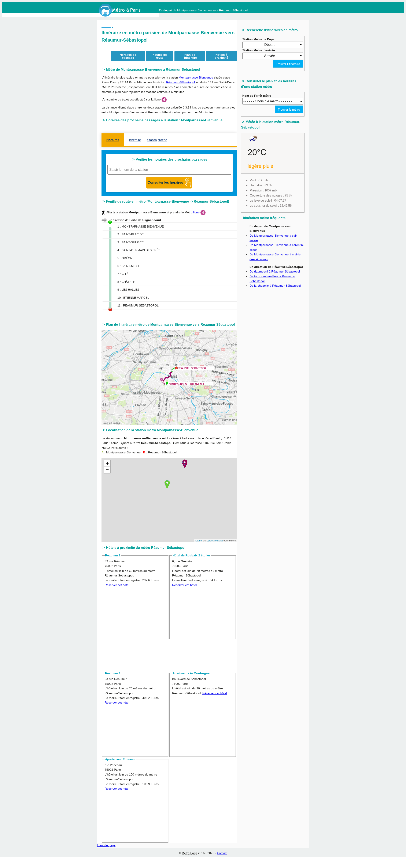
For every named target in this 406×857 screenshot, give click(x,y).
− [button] (107, 469)
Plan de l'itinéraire (190, 56)
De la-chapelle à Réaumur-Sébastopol (275, 285)
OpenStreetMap (215, 540)
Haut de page (106, 845)
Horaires (112, 140)
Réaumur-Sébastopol (180, 82)
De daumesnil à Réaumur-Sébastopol (275, 271)
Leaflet (198, 540)
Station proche (157, 140)
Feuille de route (160, 56)
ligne (196, 212)
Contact (222, 853)
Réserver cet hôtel (117, 585)
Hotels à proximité (221, 56)
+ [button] (107, 463)
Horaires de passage (128, 56)
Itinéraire (135, 140)
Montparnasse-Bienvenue (196, 77)
